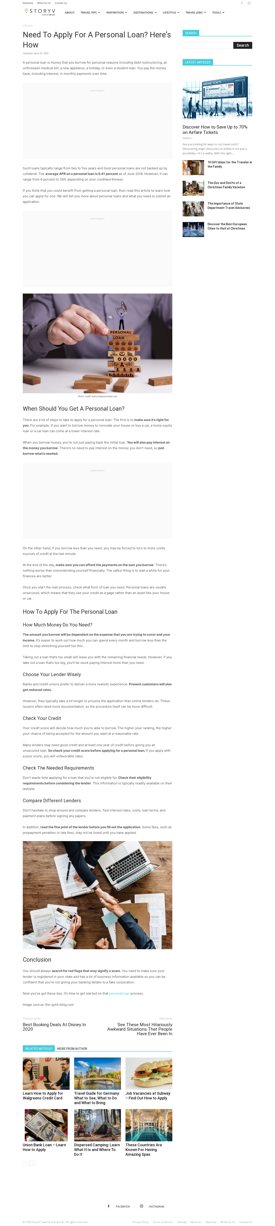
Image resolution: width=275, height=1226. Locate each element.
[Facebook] (242, 3)
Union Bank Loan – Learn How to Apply (44, 1147)
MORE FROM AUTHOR (72, 1048)
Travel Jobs (194, 12)
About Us (196, 1222)
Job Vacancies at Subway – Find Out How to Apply (147, 1095)
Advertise (28, 3)
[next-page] (32, 1163)
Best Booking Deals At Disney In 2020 (54, 1027)
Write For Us (44, 3)
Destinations (143, 12)
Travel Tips (89, 12)
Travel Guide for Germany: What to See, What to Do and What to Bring (97, 1098)
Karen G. (188, 138)
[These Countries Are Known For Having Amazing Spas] (148, 1125)
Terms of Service (163, 1222)
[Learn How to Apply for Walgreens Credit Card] (46, 1074)
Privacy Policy (141, 1222)
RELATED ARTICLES (38, 1048)
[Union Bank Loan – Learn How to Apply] (46, 1125)
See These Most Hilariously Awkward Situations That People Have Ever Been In (139, 1029)
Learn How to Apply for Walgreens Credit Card (43, 1095)
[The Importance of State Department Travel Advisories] (193, 208)
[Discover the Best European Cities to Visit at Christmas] (193, 229)
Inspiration (115, 12)
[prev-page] (25, 1163)
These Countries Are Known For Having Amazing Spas (143, 1150)
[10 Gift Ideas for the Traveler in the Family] (193, 167)
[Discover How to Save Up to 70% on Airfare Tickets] (217, 96)
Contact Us (61, 3)
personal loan (119, 993)
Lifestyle (169, 12)
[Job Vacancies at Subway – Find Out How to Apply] (148, 1074)
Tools (216, 12)
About (70, 12)
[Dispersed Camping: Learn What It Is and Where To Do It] (97, 1125)
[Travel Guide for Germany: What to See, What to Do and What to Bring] (97, 1074)
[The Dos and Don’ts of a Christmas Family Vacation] (193, 188)
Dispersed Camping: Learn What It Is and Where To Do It (97, 1150)
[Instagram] (249, 3)
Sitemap (181, 1222)
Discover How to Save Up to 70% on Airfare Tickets (215, 129)
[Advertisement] (97, 122)
